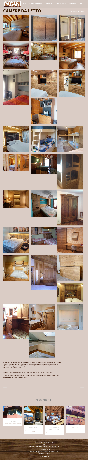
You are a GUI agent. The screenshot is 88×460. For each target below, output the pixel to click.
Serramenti (33, 427)
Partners (12, 421)
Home (73, 11)
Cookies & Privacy (44, 456)
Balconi (75, 427)
